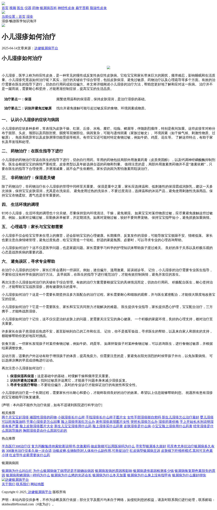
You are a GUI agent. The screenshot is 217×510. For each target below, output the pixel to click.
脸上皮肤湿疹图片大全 (36, 426)
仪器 (28, 8)
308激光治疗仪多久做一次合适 (29, 450)
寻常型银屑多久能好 (151, 446)
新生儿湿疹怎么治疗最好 (180, 417)
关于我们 (8, 484)
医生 (20, 8)
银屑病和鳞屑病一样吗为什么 (28, 475)
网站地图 (37, 484)
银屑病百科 (48, 8)
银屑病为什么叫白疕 (17, 471)
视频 (12, 8)
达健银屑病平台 (46, 48)
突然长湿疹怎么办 (144, 421)
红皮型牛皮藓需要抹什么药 (29, 455)
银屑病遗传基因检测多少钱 (153, 471)
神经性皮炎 (66, 8)
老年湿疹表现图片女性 (113, 421)
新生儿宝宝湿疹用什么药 (73, 426)
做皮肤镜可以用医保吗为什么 (113, 446)
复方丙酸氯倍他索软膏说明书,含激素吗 (60, 446)
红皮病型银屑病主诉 (145, 450)
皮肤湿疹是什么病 (137, 426)
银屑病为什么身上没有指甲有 (149, 475)
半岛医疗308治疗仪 (16, 446)
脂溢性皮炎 (98, 8)
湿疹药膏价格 (169, 421)
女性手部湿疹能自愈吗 (144, 417)
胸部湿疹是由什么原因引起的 (45, 430)
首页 (5, 8)
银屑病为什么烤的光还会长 (71, 475)
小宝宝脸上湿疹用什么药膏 (172, 426)
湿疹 (29, 16)
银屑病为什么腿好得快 (189, 475)
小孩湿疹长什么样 (71, 417)
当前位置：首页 (13, 16)
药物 (35, 8)
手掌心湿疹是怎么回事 (43, 421)
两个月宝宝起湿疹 (15, 417)
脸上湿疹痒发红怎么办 (78, 421)
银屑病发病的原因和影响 (113, 471)
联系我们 (23, 484)
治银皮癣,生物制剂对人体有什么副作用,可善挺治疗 (91, 450)
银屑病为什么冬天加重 (109, 475)
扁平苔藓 (82, 8)
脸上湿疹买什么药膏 (107, 426)
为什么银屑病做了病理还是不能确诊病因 (63, 471)
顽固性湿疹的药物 (43, 417)
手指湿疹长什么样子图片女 (106, 417)
